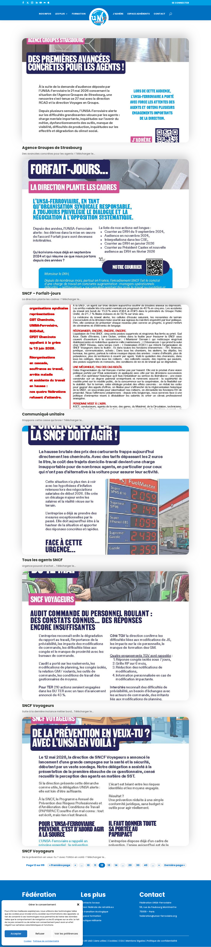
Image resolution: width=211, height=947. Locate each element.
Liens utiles (100, 940)
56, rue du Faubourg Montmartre (157, 907)
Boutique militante (91, 920)
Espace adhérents (138, 14)
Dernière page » (174, 865)
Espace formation (91, 915)
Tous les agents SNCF (42, 559)
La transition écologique (94, 911)
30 (137, 865)
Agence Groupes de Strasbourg (52, 147)
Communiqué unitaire (43, 414)
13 (109, 865)
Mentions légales (135, 940)
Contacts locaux (90, 902)
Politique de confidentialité (46, 941)
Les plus (60, 14)
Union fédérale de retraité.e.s (97, 907)
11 (95, 865)
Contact (159, 14)
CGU (121, 940)
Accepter (16, 933)
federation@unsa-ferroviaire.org (158, 915)
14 (116, 865)
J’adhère (118, 14)
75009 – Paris (146, 911)
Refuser (40, 933)
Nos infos (45, 14)
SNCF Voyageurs (38, 705)
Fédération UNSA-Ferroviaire (155, 902)
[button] (78, 904)
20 (130, 865)
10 (88, 865)
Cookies (28, 941)
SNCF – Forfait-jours (41, 293)
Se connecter (180, 3)
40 (145, 865)
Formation (79, 14)
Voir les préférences (66, 933)
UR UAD (88, 940)
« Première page (59, 865)
